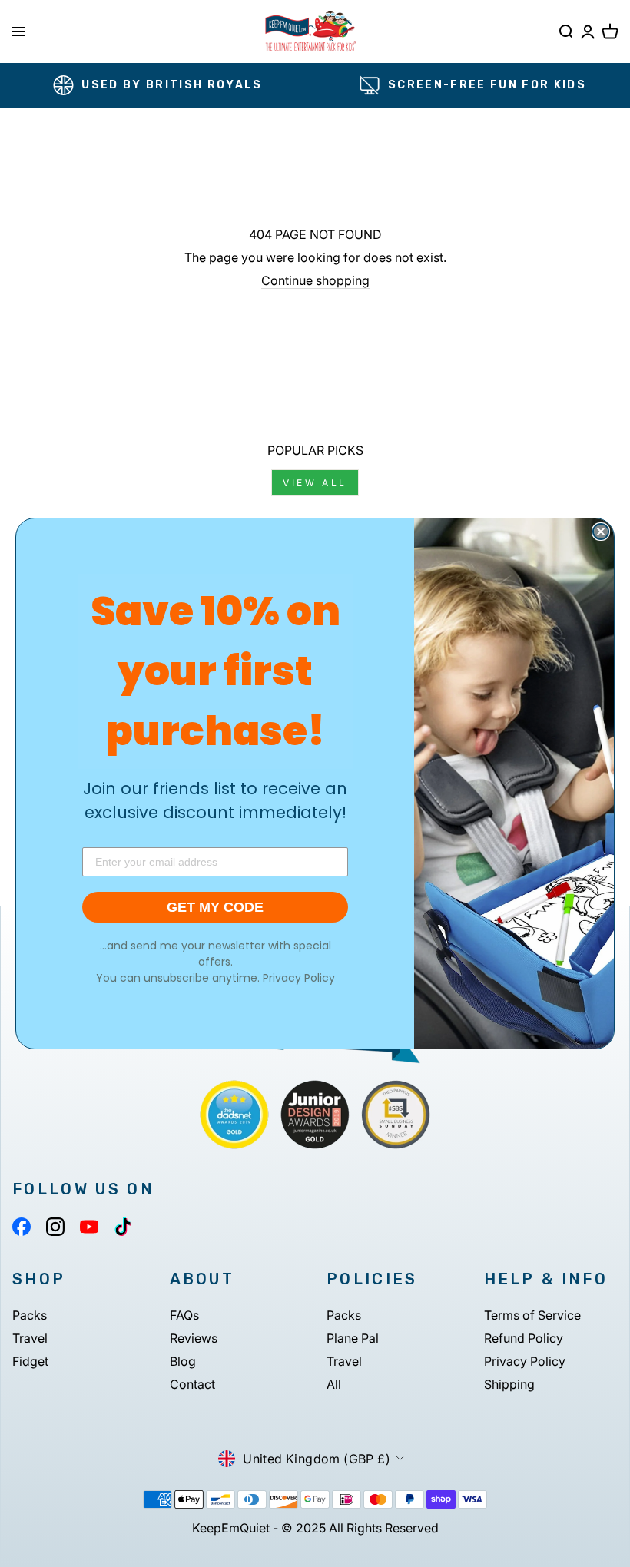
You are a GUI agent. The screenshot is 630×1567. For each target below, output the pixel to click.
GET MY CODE (215, 907)
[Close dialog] (600, 531)
